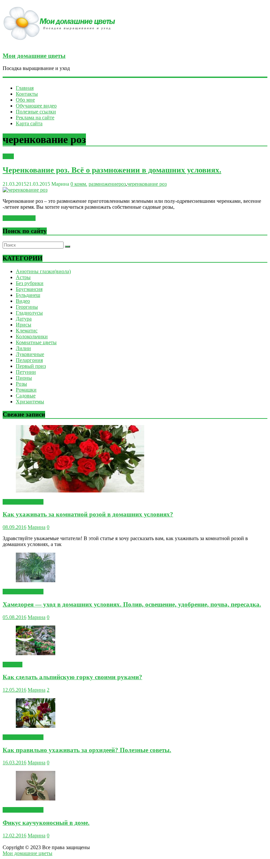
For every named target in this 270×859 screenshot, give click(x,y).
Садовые (26, 395)
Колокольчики (32, 336)
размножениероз (107, 184)
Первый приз (31, 366)
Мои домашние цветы (34, 55)
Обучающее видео (36, 105)
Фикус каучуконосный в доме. (46, 822)
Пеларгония (29, 360)
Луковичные (30, 354)
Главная (25, 88)
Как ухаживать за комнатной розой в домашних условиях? (88, 514)
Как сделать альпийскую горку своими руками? (72, 677)
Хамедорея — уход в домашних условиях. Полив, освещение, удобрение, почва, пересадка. (132, 604)
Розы (8, 156)
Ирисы (23, 324)
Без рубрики (29, 283)
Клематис (27, 330)
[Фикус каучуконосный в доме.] (35, 798)
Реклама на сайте (35, 117)
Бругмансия (29, 289)
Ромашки (26, 390)
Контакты (27, 94)
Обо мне (25, 100)
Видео (23, 301)
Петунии (26, 372)
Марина (36, 527)
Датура (24, 319)
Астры (23, 277)
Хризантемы (30, 401)
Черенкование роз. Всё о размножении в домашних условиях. (112, 170)
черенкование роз (147, 184)
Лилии (23, 348)
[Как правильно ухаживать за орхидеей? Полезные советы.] (35, 726)
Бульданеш (28, 295)
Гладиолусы (29, 313)
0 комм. (78, 184)
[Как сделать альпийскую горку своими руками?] (35, 653)
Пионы (24, 378)
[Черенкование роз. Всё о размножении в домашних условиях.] (25, 190)
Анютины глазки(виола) (43, 271)
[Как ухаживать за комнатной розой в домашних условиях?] (80, 490)
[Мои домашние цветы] (62, 43)
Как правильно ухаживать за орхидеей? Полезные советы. (87, 750)
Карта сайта (29, 123)
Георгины (27, 307)
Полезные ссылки (36, 111)
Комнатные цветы (36, 342)
